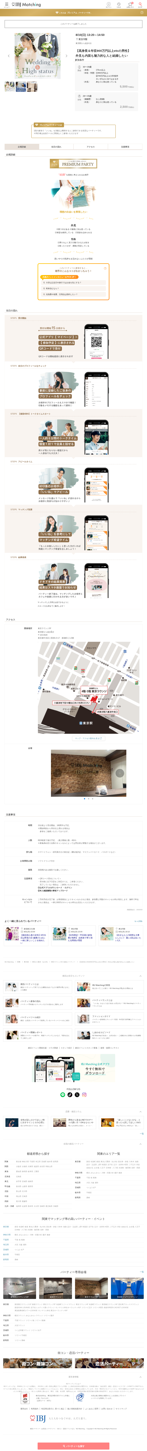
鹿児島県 (49, 1206)
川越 (92, 1183)
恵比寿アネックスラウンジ (128, 1304)
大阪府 (18, 1166)
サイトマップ (121, 1409)
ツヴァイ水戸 (36, 1330)
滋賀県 (36, 1166)
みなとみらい (96, 1173)
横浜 (88, 1173)
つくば (89, 1188)
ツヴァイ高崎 (20, 1340)
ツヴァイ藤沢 (49, 1316)
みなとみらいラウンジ (34, 1316)
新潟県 (18, 1186)
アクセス (91, 147)
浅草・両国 (135, 1168)
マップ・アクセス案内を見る (87, 738)
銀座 (98, 1162)
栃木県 (49, 1162)
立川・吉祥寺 (118, 1165)
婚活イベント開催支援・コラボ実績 (43, 1048)
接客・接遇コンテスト (109, 1048)
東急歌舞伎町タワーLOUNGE (26, 1311)
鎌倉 (120, 1173)
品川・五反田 (91, 1165)
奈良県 (42, 1166)
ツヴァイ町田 (98, 1308)
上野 (99, 1165)
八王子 (102, 1168)
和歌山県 (49, 1166)
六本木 (131, 1162)
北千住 (110, 1165)
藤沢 (116, 1173)
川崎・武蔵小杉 (108, 1173)
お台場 (96, 1168)
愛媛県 (24, 1201)
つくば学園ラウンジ (22, 1330)
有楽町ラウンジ (95, 1304)
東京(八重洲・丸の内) (109, 1162)
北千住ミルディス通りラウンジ (43, 1308)
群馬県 (55, 1162)
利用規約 (34, 1409)
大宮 (88, 1183)
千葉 (88, 1178)
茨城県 (44, 1162)
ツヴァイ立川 (87, 1308)
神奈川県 (25, 1162)
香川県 (18, 1201)
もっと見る (138, 921)
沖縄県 (55, 1206)
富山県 (18, 1191)
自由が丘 (89, 1168)
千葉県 (32, 1162)
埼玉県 (38, 1162)
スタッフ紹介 (66, 1048)
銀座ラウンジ (37, 1304)
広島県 (24, 1196)
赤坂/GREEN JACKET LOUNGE (116, 1308)
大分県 (36, 1206)
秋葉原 (104, 1165)
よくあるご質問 (91, 1409)
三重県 (36, 1171)
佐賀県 (24, 1206)
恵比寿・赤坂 (123, 1162)
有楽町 (93, 1162)
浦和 (96, 1183)
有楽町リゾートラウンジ (65, 1304)
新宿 (88, 1162)
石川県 (24, 1191)
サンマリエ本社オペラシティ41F (68, 1308)
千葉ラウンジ (20, 1320)
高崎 (88, 1198)
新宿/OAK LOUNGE (22, 1308)
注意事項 (125, 147)
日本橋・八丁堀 (112, 1168)
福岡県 (18, 1206)
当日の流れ (56, 147)
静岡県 (24, 1171)
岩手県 (18, 1181)
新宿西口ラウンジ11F (23, 1304)
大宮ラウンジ (20, 1325)
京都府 (24, 1166)
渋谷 (138, 1165)
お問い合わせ (107, 1409)
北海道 (18, 1177)
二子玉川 (132, 1165)
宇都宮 (89, 1193)
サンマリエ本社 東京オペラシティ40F (52, 1311)
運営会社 (24, 1409)
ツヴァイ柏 (30, 1320)
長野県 (30, 1186)
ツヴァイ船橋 (40, 1320)
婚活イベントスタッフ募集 (86, 1048)
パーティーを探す (75, 1446)
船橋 (94, 1178)
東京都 (18, 1162)
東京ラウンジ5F (49, 1304)
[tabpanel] (38, 56)
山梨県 (24, 1186)
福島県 (30, 1181)
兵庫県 (30, 1166)
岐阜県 (30, 1171)
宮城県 (24, 1181)
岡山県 (18, 1196)
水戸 (94, 1188)
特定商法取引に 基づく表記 (52, 1409)
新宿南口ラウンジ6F (110, 1304)
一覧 (142, 1133)
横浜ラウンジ (20, 1316)
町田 (126, 1165)
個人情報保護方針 (74, 1409)
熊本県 (30, 1206)
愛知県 (18, 1171)
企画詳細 (22, 147)
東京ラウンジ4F (82, 1304)
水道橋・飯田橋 (125, 1168)
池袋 (136, 1162)
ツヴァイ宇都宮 (21, 1335)
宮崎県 (42, 1206)
